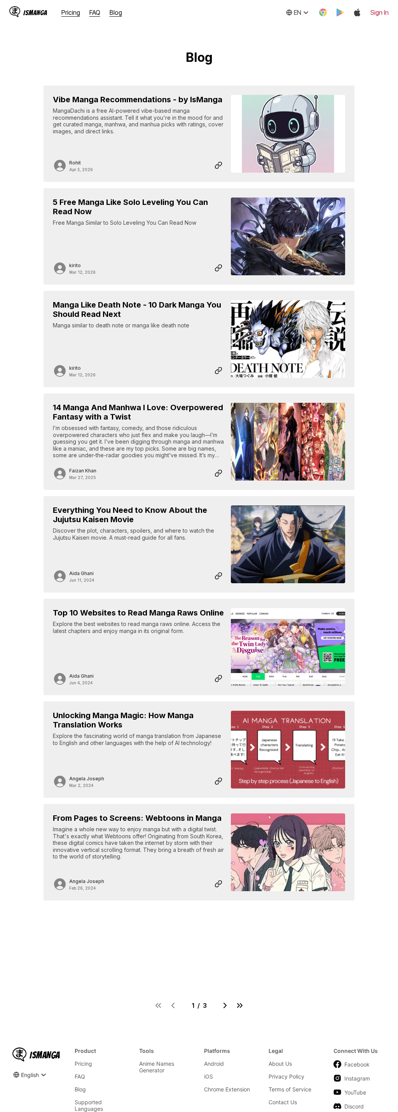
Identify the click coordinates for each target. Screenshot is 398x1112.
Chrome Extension (227, 1089)
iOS (208, 1076)
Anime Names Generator (156, 1067)
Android (214, 1063)
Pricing (70, 12)
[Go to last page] (240, 1005)
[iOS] (357, 12)
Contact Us (283, 1102)
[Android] (340, 12)
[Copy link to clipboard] (218, 165)
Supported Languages (89, 1105)
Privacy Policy (286, 1076)
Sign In (379, 12)
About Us (280, 1063)
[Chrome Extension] (323, 12)
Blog (116, 12)
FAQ (94, 12)
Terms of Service (290, 1089)
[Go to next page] (225, 1005)
